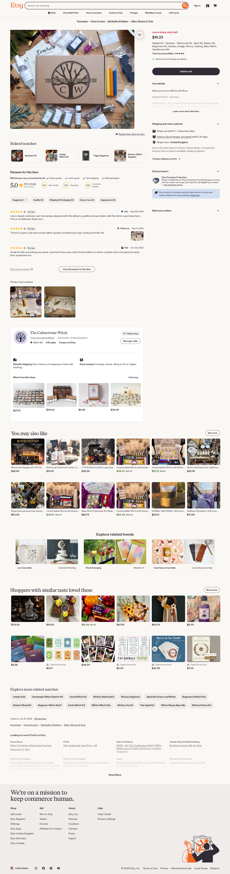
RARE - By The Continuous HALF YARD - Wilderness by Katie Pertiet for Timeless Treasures (139, 748)
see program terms (173, 185)
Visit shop (133, 377)
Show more (211, 590)
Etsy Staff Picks (71, 13)
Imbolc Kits (20, 698)
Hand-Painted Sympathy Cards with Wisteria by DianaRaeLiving (141, 764)
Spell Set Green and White (162, 698)
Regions (215, 868)
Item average (30, 184)
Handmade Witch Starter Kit (49, 698)
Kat (126, 247)
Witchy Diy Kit (126, 706)
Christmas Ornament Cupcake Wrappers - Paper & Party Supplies (86, 764)
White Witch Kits (103, 706)
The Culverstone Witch (48, 332)
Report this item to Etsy (132, 134)
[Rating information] (31, 342)
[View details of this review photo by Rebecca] (137, 236)
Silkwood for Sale (20, 749)
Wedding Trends (153, 13)
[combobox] (103, 5)
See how (195, 195)
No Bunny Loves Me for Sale (186, 745)
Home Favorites (94, 13)
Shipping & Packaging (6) (61, 200)
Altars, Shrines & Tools (142, 21)
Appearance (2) (108, 200)
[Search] (185, 5)
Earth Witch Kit (78, 706)
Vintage (134, 13)
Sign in (197, 5)
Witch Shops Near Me (174, 706)
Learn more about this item (186, 111)
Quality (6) (38, 200)
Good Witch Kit (79, 698)
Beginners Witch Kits (195, 698)
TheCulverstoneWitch (163, 53)
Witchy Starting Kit (105, 698)
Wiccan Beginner (132, 698)
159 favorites (40, 718)
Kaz (126, 211)
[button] (131, 341)
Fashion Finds (116, 13)
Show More (115, 774)
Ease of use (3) (87, 200)
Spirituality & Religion (118, 21)
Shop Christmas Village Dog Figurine (30, 745)
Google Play (44, 854)
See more (212, 433)
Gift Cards (174, 13)
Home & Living (98, 21)
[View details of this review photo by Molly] (60, 302)
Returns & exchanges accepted (174, 136)
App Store (21, 854)
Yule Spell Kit (148, 706)
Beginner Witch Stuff (51, 706)
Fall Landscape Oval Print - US (80, 745)
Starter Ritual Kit (23, 706)
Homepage (82, 21)
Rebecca (124, 228)
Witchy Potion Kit (203, 706)
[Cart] (215, 5)
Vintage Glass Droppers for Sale (187, 762)
